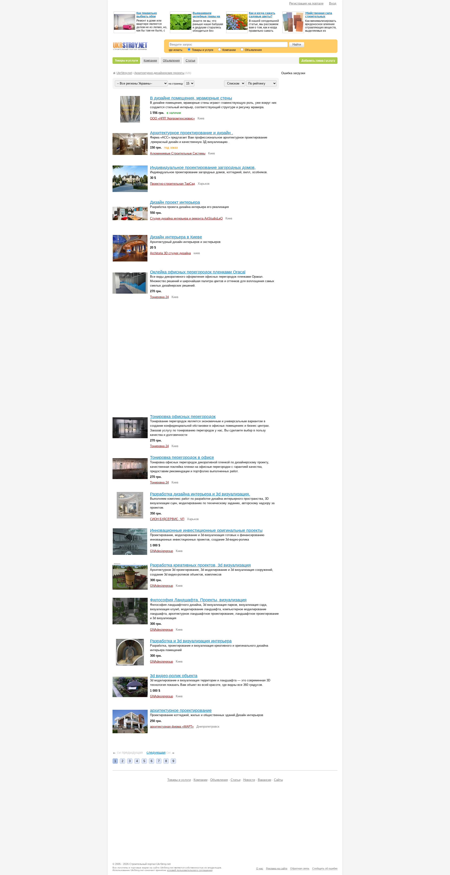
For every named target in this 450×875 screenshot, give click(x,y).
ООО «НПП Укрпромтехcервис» (172, 118)
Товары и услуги (202, 50)
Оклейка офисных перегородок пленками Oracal (197, 272)
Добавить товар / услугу (318, 60)
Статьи (190, 60)
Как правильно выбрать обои (146, 15)
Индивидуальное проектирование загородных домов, (203, 167)
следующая (155, 752)
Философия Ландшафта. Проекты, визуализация (198, 600)
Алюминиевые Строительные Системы (177, 153)
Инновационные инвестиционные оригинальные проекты (206, 530)
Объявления (253, 50)
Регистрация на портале (306, 3)
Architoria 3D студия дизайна (170, 253)
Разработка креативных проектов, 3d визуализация (200, 565)
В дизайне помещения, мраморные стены (191, 98)
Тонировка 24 (159, 297)
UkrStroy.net (124, 73)
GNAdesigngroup (161, 551)
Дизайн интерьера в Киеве (176, 237)
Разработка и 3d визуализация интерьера (191, 641)
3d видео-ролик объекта (173, 675)
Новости (249, 780)
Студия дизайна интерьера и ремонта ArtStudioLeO (186, 218)
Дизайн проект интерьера (175, 202)
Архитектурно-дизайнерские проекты (159, 73)
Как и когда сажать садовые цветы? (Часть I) (262, 16)
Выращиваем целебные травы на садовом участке (206, 16)
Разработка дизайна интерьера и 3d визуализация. (200, 494)
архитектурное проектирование (181, 710)
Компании (229, 50)
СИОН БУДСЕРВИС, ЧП (167, 519)
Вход (332, 3)
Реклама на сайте (276, 868)
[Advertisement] (195, 356)
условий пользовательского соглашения (189, 870)
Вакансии (264, 780)
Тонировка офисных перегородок (183, 416)
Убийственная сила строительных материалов (318, 16)
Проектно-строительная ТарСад (172, 183)
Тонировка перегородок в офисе (182, 457)
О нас (259, 868)
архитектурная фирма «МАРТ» (172, 726)
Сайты (278, 780)
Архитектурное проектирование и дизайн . (191, 132)
